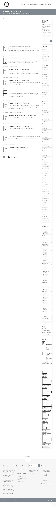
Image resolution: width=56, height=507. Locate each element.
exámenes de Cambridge (13, 50)
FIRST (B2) (27, 94)
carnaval (45, 387)
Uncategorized (47, 318)
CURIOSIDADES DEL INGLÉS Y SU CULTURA (47, 245)
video (49, 444)
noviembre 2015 (46, 168)
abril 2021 (45, 62)
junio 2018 (45, 103)
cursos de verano (46, 400)
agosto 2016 (45, 148)
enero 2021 (45, 67)
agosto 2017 (45, 121)
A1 (18, 48)
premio (44, 432)
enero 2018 (45, 110)
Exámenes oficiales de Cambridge (24, 51)
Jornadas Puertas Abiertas (47, 298)
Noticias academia (47, 309)
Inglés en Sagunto (6, 470)
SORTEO (47, 313)
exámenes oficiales (21, 50)
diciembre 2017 (46, 112)
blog (50, 381)
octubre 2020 (45, 72)
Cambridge (48, 383)
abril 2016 (45, 157)
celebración (45, 389)
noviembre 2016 (46, 141)
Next (15, 157)
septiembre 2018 (46, 99)
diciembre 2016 (46, 139)
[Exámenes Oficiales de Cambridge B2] (5, 151)
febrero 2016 (45, 162)
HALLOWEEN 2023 (20, 481)
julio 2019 (45, 94)
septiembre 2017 (46, 119)
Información (47, 291)
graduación (45, 414)
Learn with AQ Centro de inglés (49, 354)
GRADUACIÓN (47, 287)
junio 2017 (45, 126)
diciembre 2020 (46, 69)
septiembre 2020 (46, 74)
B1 (34, 48)
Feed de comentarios (47, 332)
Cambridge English (46, 385)
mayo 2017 (45, 128)
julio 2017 (45, 123)
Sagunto (17, 73)
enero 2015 (45, 189)
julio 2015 (45, 175)
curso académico (46, 396)
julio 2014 (45, 202)
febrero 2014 (45, 213)
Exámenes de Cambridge (13, 51)
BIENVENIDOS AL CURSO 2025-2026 (46, 30)
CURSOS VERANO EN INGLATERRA (47, 268)
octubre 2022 (45, 58)
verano (44, 444)
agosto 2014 (45, 200)
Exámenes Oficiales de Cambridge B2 (18, 147)
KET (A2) (24, 107)
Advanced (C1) (24, 93)
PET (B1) (27, 107)
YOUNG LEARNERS (46, 446)
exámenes (24, 71)
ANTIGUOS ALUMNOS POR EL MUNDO (47, 232)
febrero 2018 (45, 108)
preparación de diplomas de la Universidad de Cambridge (8, 474)
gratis (44, 417)
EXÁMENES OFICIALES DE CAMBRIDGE (19, 69)
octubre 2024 (45, 53)
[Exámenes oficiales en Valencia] (5, 62)
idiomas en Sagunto (10, 493)
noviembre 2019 (46, 87)
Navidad (44, 425)
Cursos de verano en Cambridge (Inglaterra (45, 258)
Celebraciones (47, 240)
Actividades (47, 228)
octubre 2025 (45, 49)
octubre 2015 (45, 171)
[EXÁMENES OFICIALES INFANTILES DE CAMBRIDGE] (5, 119)
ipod (48, 423)
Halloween (47, 289)
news (49, 425)
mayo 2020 (45, 81)
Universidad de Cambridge (29, 50)
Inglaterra (45, 421)
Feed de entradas (46, 330)
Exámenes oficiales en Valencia (17, 59)
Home (4, 13)
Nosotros (23, 4)
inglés (15, 73)
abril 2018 (45, 105)
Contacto (50, 4)
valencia (34, 107)
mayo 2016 (45, 155)
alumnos (44, 376)
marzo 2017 (45, 132)
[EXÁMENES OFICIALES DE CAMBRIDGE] (5, 73)
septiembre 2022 (46, 60)
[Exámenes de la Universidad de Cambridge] (22, 19)
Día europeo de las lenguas (47, 272)
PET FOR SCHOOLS (46, 430)
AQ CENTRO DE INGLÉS (29, 48)
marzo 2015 (45, 184)
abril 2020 (45, 83)
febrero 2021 (45, 65)
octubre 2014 (45, 195)
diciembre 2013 (46, 218)
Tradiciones (47, 316)
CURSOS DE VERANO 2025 (21, 476)
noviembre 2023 (46, 56)
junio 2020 (45, 78)
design (44, 405)
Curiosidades (47, 242)
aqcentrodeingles (13, 48)
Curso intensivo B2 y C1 (47, 24)
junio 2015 (45, 177)
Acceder (44, 328)
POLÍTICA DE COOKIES (32, 473)
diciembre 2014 (46, 191)
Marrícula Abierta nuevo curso (47, 303)
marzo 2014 (45, 211)
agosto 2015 (45, 173)
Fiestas (47, 284)
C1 (37, 48)
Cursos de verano (47, 250)
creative (44, 394)
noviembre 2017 (46, 114)
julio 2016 (45, 150)
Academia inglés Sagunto (22, 61)
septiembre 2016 (46, 146)
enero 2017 (45, 137)
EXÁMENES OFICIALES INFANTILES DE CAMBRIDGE (22, 115)
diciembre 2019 (46, 85)
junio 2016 (45, 153)
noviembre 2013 (46, 220)
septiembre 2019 (46, 90)
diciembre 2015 (46, 166)
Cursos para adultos (47, 264)
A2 (20, 48)
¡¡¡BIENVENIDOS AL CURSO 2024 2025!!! (46, 36)
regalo (49, 432)
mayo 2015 (45, 180)
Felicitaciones (47, 282)
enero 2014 (45, 216)
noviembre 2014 (46, 193)
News (47, 306)
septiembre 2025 (46, 51)
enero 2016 (45, 164)
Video (47, 320)
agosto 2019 (45, 92)
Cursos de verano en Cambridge (47, 253)
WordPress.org (46, 334)
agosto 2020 (45, 76)
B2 (35, 48)
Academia (9, 480)
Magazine (47, 300)
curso (49, 394)
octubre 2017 (45, 117)
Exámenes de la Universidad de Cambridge (20, 46)
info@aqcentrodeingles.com (46, 485)
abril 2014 (45, 209)
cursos (44, 398)
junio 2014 (45, 204)
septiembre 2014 (46, 198)
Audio (47, 235)
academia (22, 48)
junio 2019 (45, 96)
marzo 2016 (45, 159)
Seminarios (47, 311)
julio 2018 (45, 101)
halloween (45, 419)
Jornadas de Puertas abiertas (47, 294)
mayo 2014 (45, 207)
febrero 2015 (45, 186)
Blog (46, 4)
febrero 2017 (45, 135)
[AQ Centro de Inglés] (6, 5)
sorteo (44, 436)
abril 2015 (45, 182)
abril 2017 (45, 130)
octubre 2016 (45, 144)
